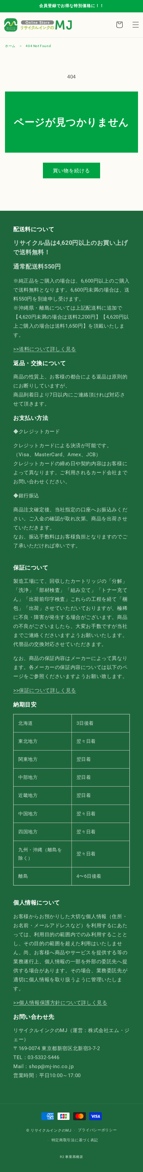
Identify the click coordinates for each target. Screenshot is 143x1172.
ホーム (10, 46)
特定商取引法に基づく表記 (75, 1140)
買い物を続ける (71, 171)
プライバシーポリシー (97, 1130)
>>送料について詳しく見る (44, 349)
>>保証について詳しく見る (44, 690)
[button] (135, 24)
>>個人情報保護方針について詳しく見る (60, 1003)
